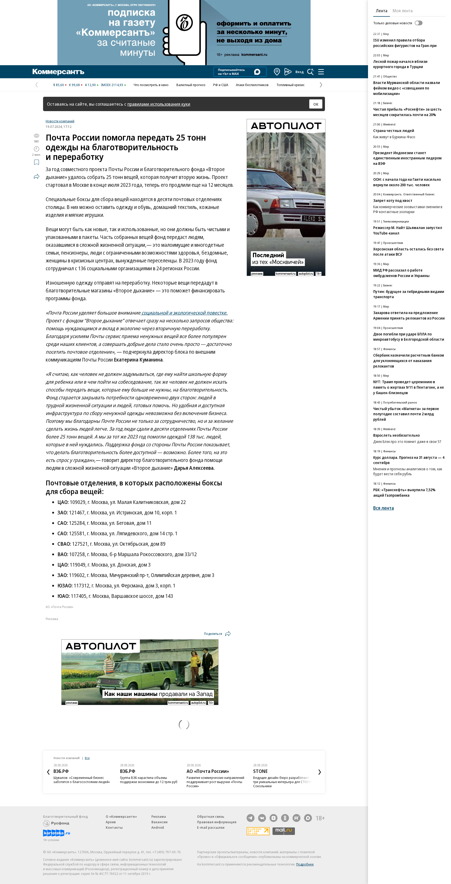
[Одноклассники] (285, 818)
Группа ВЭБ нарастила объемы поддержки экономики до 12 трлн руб (148, 779)
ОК (315, 104)
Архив (111, 822)
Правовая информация (216, 822)
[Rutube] (296, 818)
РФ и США (220, 84)
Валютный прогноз (190, 84)
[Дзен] (273, 818)
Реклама (158, 816)
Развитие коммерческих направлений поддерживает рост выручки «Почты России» (215, 781)
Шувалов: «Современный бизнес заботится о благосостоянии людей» (82, 779)
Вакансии (159, 822)
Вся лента (383, 508)
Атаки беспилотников (252, 84)
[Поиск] (310, 72)
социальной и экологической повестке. (184, 312)
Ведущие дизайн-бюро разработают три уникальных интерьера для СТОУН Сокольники (282, 781)
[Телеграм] (250, 818)
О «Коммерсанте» (121, 816)
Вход (299, 71)
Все (87, 758)
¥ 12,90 (90, 84)
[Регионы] (277, 72)
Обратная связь (210, 816)
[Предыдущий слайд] (48, 772)
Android (157, 827)
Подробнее (305, 864)
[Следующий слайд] (319, 772)
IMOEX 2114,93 (112, 84)
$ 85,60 (58, 84)
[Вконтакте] (262, 818)
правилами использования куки (158, 104)
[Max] (308, 818)
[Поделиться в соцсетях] (36, 176)
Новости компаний (60, 121)
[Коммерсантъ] (58, 71)
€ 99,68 (74, 84)
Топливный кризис (290, 84)
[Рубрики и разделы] (321, 72)
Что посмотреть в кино (151, 84)
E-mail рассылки (210, 827)
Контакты (114, 827)
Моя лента (403, 11)
